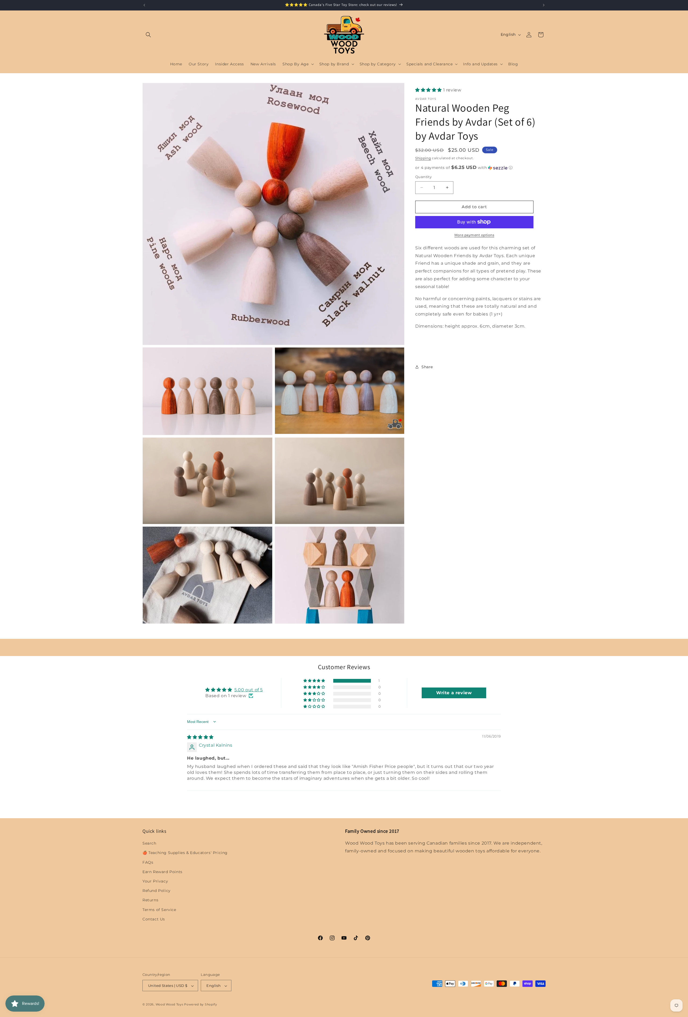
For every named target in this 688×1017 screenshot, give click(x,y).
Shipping (423, 158)
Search (149, 843)
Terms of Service (159, 909)
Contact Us (153, 919)
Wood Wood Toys (169, 1005)
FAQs (147, 862)
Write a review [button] (454, 692)
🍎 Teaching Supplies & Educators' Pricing (185, 853)
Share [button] (427, 366)
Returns (150, 900)
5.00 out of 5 (248, 689)
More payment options (474, 235)
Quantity (423, 177)
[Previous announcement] (144, 5)
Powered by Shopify (200, 1005)
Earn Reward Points (162, 871)
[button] (148, 35)
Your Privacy (155, 881)
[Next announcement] (544, 5)
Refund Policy (156, 890)
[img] (200, 736)
